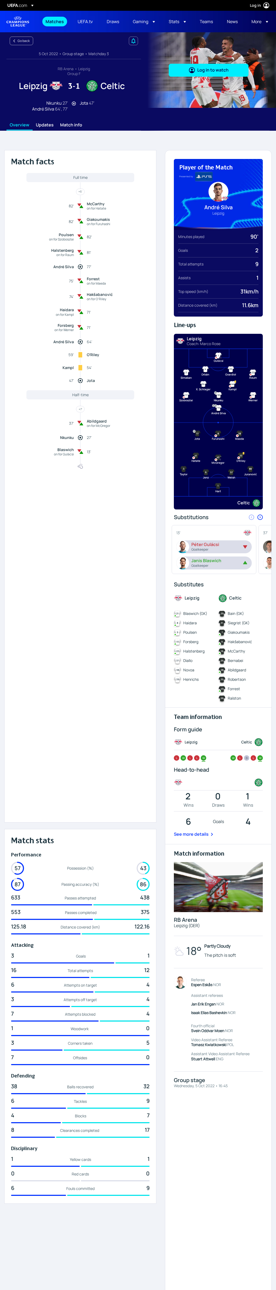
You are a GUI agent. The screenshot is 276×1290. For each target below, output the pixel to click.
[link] (54, 21)
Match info (71, 125)
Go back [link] (24, 40)
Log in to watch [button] (213, 70)
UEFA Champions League (17, 21)
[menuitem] (55, 21)
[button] (143, 21)
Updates (45, 125)
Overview (19, 125)
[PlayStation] (204, 177)
